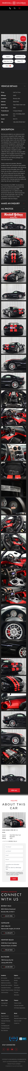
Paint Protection (5, 1018)
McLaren (16, 985)
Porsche (16, 992)
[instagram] (8, 1049)
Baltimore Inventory (6, 983)
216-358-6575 (9, 933)
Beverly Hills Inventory (6, 985)
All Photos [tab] (7, 208)
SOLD (5, 30)
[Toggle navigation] (19, 8)
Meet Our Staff (17, 1021)
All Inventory (4, 978)
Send (7, 66)
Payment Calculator (18, 1005)
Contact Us (14, 79)
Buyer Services (5, 1016)
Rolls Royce (17, 990)
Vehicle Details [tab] (9, 86)
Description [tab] (7, 129)
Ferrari (15, 983)
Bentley (16, 980)
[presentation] (4, 43)
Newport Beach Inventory (7, 990)
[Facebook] (4, 1049)
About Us (16, 1016)
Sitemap (18, 1063)
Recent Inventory (5, 980)
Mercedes (16, 995)
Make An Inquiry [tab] (10, 203)
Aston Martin (17, 978)
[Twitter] (16, 1049)
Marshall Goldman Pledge (20, 1018)
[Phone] (10, 8)
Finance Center (17, 1003)
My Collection (4, 1030)
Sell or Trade (4, 1005)
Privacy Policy (11, 1063)
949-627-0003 (9, 950)
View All (14, 790)
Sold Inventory (4, 992)
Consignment (4, 1003)
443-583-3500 (9, 967)
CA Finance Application (19, 1008)
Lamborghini (17, 987)
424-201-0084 (14, 74)
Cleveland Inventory (6, 987)
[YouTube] (12, 1049)
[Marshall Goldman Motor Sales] (14, 3)
